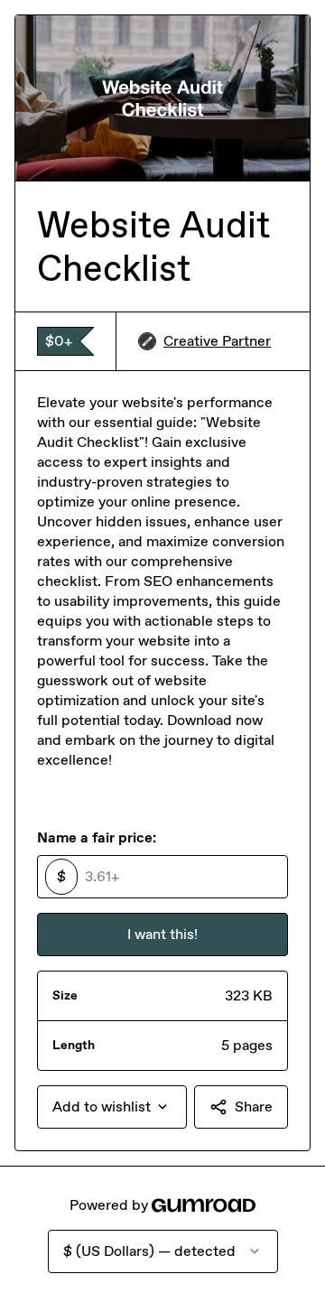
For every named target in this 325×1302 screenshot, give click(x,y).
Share (254, 1106)
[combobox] (112, 1107)
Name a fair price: (96, 837)
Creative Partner (217, 340)
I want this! (162, 934)
